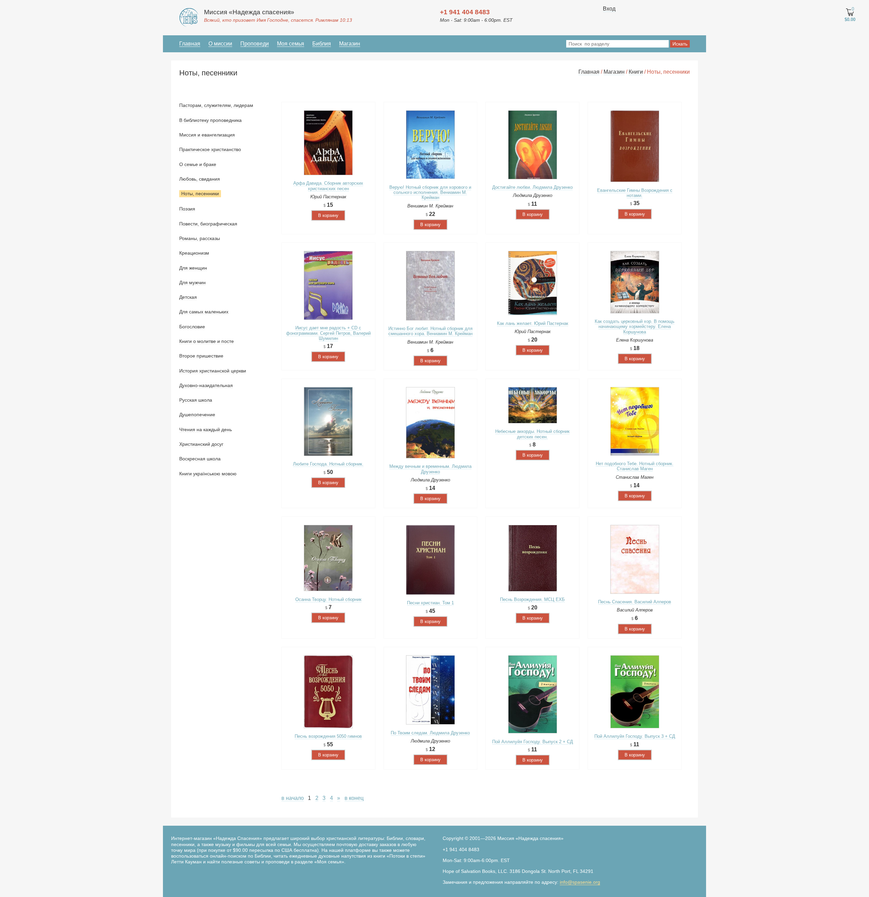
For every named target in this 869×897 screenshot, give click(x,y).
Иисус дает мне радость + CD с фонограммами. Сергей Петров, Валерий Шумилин (328, 333)
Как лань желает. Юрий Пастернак (532, 323)
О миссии (220, 44)
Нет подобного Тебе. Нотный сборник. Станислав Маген (634, 466)
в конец (354, 798)
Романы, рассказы (199, 238)
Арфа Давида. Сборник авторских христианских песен (328, 186)
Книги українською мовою (208, 473)
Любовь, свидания (199, 179)
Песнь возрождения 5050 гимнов (328, 736)
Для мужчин (192, 282)
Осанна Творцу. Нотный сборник (328, 599)
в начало (292, 798)
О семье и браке (197, 164)
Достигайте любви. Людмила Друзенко (532, 187)
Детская (188, 297)
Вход (609, 9)
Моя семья (290, 44)
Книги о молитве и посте (206, 341)
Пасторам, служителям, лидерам (216, 105)
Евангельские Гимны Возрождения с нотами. (634, 193)
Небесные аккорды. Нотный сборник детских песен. (532, 434)
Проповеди (254, 44)
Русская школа (195, 400)
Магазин (349, 44)
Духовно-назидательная (206, 385)
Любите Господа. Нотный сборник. (328, 463)
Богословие (192, 326)
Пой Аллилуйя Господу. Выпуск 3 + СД (634, 736)
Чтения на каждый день (205, 429)
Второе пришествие (201, 356)
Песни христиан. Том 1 (430, 602)
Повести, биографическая (208, 223)
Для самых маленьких (203, 311)
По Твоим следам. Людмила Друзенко (430, 732)
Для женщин (193, 268)
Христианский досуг (201, 444)
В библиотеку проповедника (210, 120)
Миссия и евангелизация (207, 135)
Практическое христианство (210, 149)
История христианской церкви (212, 370)
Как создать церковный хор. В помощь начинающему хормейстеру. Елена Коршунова (634, 326)
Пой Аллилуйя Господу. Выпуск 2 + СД (532, 741)
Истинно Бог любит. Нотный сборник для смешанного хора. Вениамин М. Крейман (430, 331)
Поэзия (187, 209)
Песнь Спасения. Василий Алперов (634, 601)
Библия (321, 44)
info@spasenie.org (580, 882)
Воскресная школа (200, 458)
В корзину (328, 215)
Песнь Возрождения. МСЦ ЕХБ (532, 599)
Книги (636, 72)
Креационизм (194, 253)
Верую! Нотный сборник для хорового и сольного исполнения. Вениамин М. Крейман (430, 192)
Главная (189, 44)
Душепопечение (197, 414)
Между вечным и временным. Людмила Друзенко (430, 469)
